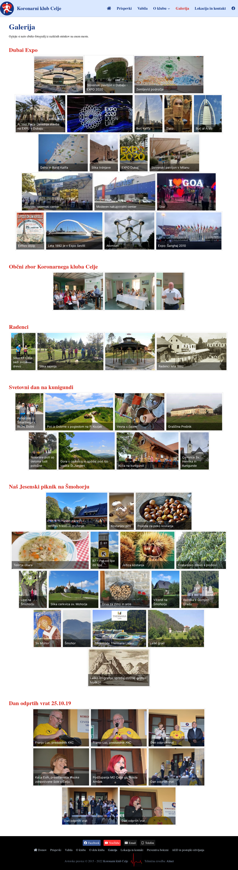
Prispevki (124, 8)
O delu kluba (96, 850)
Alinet (170, 861)
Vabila (142, 8)
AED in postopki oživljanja (188, 850)
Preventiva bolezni (157, 850)
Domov (42, 850)
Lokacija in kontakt (210, 8)
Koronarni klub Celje (115, 861)
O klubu (81, 850)
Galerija (182, 8)
